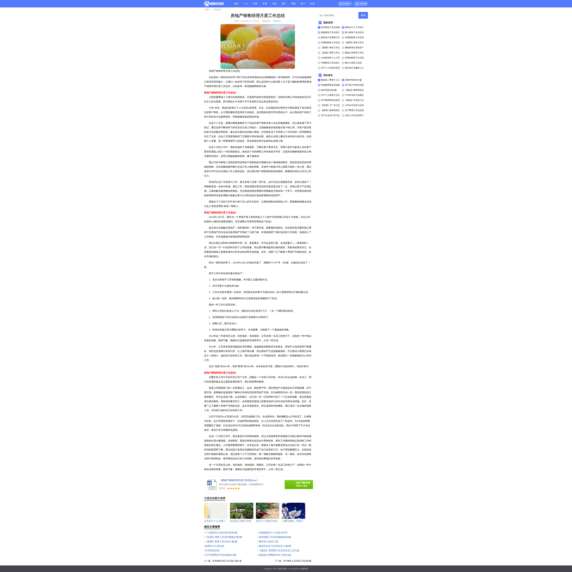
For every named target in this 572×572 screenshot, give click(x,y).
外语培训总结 (212, 550)
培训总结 (312, 5)
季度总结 (293, 5)
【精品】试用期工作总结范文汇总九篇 (279, 550)
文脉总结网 (281, 569)
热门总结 (303, 5)
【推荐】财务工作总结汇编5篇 (221, 541)
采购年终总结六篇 (353, 80)
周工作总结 (284, 5)
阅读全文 (266, 21)
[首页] (214, 4)
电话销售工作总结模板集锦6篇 (275, 537)
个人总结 (246, 5)
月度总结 (274, 5)
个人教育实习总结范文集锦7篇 (221, 532)
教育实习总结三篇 (268, 541)
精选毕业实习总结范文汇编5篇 (275, 546)
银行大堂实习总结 (353, 63)
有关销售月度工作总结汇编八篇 (227, 561)
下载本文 (277, 21)
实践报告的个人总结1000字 (273, 532)
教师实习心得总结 (214, 546)
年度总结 (265, 5)
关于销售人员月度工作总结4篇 (297, 561)
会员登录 (346, 4)
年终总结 (255, 5)
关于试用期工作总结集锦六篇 (220, 555)
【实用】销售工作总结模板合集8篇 (223, 537)
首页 (236, 4)
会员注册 (363, 4)
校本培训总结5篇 (329, 90)
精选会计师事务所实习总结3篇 (275, 555)
